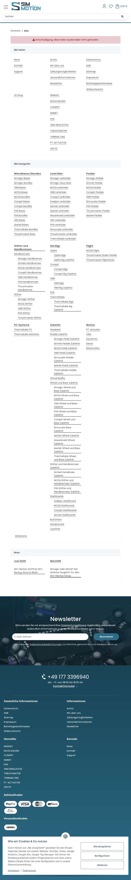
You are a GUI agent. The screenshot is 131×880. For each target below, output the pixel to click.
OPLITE (53, 148)
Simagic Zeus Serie (60, 182)
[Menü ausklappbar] (6, 7)
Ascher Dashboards (65, 514)
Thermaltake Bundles (26, 229)
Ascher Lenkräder (59, 206)
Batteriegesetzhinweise (99, 83)
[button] (104, 6)
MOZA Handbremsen (29, 267)
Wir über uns (57, 65)
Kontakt (18, 65)
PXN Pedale (92, 206)
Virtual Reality (57, 378)
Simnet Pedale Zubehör (67, 343)
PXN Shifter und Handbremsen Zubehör (67, 490)
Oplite (53, 250)
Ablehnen (102, 865)
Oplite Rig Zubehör (64, 259)
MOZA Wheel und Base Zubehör (66, 397)
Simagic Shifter (26, 299)
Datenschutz (29, 870)
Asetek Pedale (94, 215)
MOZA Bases (21, 192)
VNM (52, 278)
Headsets (55, 329)
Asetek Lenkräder (59, 210)
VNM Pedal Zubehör (64, 352)
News (17, 59)
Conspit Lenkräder (60, 196)
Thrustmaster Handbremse (25, 288)
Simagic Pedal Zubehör (67, 338)
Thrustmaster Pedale (98, 210)
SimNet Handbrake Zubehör (64, 474)
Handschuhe (57, 524)
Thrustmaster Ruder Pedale (101, 255)
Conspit (54, 264)
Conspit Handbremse (30, 272)
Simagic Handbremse (30, 258)
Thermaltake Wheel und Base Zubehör (65, 458)
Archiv (53, 59)
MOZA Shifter (25, 303)
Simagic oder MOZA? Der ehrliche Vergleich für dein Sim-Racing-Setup (64, 572)
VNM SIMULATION (59, 124)
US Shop (18, 95)
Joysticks (55, 528)
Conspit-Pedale (95, 192)
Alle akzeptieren (102, 846)
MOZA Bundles (22, 196)
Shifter (17, 294)
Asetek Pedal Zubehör (66, 365)
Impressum (13, 870)
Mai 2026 (55, 561)
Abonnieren (106, 636)
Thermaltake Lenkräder (63, 238)
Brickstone (21, 536)
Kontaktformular (64, 686)
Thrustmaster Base (24, 234)
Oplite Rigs (60, 255)
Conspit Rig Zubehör (65, 273)
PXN (52, 119)
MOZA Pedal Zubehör (65, 348)
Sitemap (91, 71)
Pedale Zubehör (59, 334)
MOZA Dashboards (64, 505)
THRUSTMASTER (58, 130)
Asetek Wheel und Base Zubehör (67, 450)
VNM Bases (20, 187)
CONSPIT (55, 107)
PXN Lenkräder (58, 224)
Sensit (89, 343)
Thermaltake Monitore (26, 334)
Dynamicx (91, 338)
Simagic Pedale (94, 178)
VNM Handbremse (28, 277)
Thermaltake (57, 297)
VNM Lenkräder (58, 192)
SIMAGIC (54, 95)
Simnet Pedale (94, 182)
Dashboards (56, 496)
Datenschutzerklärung (73, 625)
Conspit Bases (22, 201)
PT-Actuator (93, 329)
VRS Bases (19, 220)
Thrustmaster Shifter (29, 317)
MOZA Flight (92, 250)
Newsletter (56, 83)
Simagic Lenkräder (60, 178)
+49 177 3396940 (68, 676)
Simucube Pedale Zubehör (63, 359)
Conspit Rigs (61, 269)
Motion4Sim (93, 348)
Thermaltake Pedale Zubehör (65, 372)
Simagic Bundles (23, 182)
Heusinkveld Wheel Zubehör (64, 442)
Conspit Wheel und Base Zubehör (64, 421)
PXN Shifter (24, 313)
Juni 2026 (20, 561)
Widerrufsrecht (94, 89)
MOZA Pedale (93, 187)
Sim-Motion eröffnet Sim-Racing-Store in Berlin (28, 570)
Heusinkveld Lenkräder (62, 215)
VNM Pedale (92, 196)
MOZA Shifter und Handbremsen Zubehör (67, 482)
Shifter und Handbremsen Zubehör (64, 466)
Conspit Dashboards (65, 510)
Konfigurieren (102, 855)
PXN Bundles (20, 215)
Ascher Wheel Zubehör (66, 435)
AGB (88, 65)
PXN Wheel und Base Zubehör (65, 413)
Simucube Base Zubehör (62, 429)
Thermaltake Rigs (63, 301)
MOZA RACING (58, 101)
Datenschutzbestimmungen (46, 644)
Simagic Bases (22, 178)
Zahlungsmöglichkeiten (63, 71)
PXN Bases (19, 210)
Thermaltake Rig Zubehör (63, 308)
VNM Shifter (24, 308)
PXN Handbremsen (28, 281)
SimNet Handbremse (29, 263)
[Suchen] (122, 16)
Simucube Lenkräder (61, 229)
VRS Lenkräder (58, 220)
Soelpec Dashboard (65, 501)
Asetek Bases (21, 224)
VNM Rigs (59, 283)
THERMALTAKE (57, 136)
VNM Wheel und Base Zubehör (65, 405)
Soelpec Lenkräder (60, 201)
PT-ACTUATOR (58, 142)
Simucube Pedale (96, 201)
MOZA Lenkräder (59, 187)
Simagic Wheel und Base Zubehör (65, 389)
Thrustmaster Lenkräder (63, 234)
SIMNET (54, 113)
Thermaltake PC (23, 329)
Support (18, 71)
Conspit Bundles (23, 206)
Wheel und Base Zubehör (64, 382)
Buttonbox (56, 519)
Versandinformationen (62, 77)
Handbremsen (22, 254)
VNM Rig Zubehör (63, 287)
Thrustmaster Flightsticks (100, 259)
